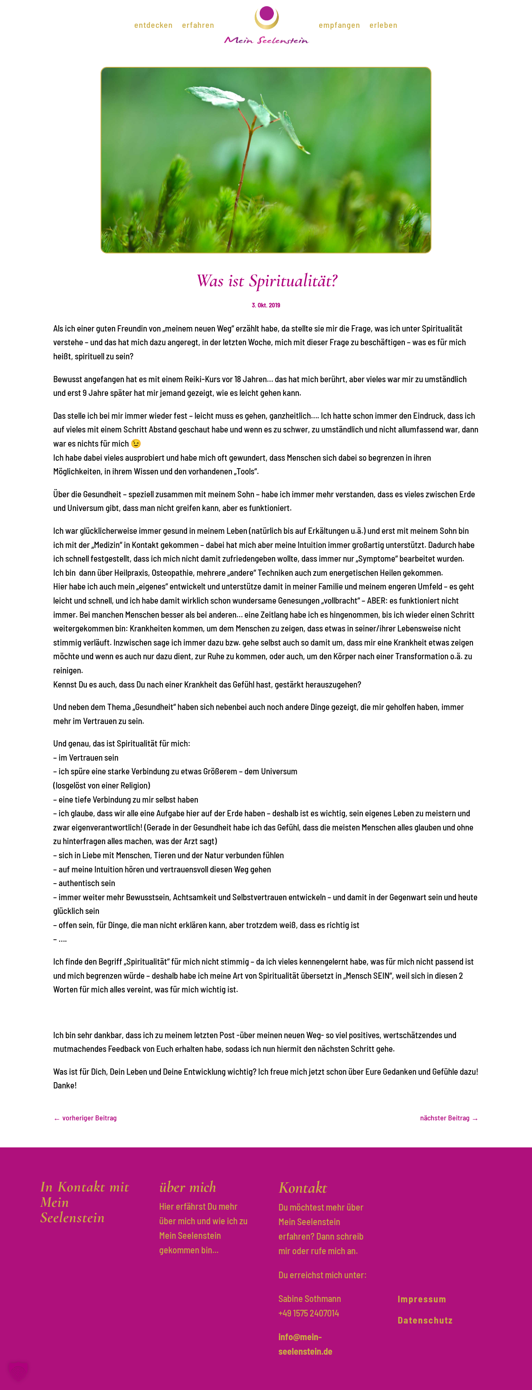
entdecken (153, 24)
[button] (18, 1371)
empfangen (339, 24)
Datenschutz (425, 1319)
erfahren (198, 24)
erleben (383, 24)
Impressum (422, 1298)
